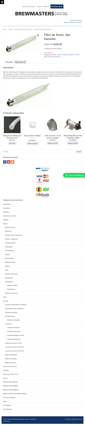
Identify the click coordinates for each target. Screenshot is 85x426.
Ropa (4, 401)
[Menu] (2, 2)
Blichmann (8, 231)
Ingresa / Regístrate (43, 6)
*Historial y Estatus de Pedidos (72, 22)
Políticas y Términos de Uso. (73, 419)
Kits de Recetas (9, 316)
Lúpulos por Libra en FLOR (13, 343)
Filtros (5, 297)
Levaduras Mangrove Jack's (15, 335)
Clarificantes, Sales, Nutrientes (14, 308)
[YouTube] (8, 162)
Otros (45, 56)
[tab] (9, 62)
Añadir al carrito (32, 143)
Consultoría (6, 208)
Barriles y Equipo (10, 227)
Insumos (5, 301)
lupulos (5, 378)
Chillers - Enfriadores (11, 239)
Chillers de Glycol (10, 243)
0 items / (57, 6)
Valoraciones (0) (20, 62)
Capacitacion (7, 204)
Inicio (4, 29)
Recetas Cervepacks (13, 320)
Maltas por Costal (10, 362)
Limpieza (6, 370)
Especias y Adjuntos (11, 312)
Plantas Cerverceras (11, 274)
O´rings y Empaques (9, 397)
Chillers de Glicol (12, 285)
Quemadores (9, 278)
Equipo (10, 29)
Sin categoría (7, 405)
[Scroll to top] (81, 423)
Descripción (9, 62)
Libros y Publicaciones (10, 366)
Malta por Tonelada (11, 359)
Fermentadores (9, 250)
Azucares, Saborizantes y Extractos (15, 304)
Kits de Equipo (9, 258)
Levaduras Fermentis (13, 327)
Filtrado (7, 254)
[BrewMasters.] (42, 13)
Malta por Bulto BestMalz (10, 386)
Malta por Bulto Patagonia (11, 390)
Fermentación (11, 289)
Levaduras (8, 324)
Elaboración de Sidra (9, 216)
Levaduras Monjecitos (13, 339)
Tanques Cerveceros (54, 56)
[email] (12, 162)
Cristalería (6, 212)
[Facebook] (4, 162)
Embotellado (9, 247)
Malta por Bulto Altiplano (10, 382)
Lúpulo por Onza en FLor (10, 374)
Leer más (12, 143)
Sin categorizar (7, 409)
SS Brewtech (9, 282)
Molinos (7, 266)
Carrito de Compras (76, 20)
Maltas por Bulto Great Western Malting (15, 393)
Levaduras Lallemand (13, 331)
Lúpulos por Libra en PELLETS (14, 347)
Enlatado (6, 220)
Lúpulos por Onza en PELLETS (14, 351)
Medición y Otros (74, 54)
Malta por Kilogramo (11, 355)
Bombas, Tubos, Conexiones (23, 29)
